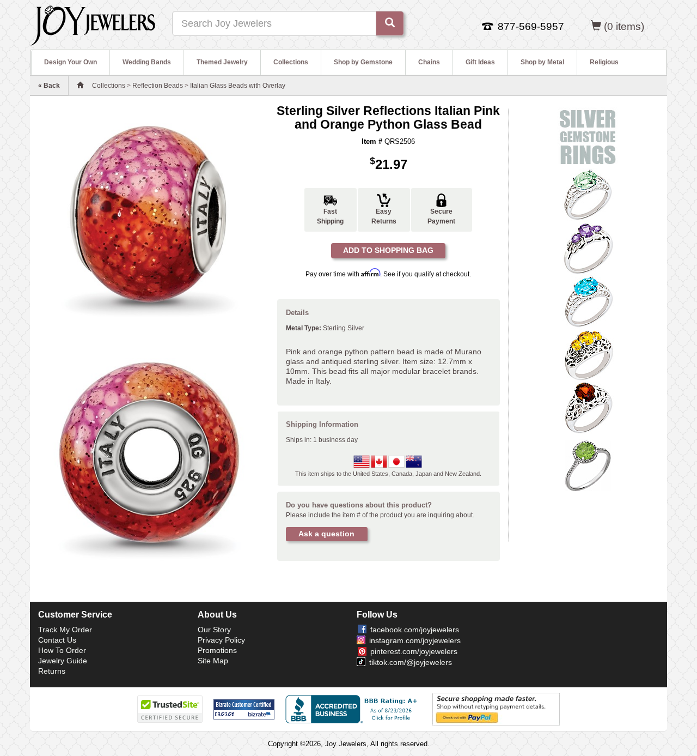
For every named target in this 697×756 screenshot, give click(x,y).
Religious (604, 62)
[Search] (390, 23)
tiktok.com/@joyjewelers (410, 662)
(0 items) (624, 26)
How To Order (62, 650)
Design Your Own (70, 62)
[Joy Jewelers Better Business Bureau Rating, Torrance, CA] (353, 709)
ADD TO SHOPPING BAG (388, 250)
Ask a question (326, 533)
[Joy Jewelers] (93, 24)
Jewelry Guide (62, 660)
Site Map (213, 660)
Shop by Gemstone (363, 62)
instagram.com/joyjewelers (415, 640)
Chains (429, 62)
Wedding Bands (147, 62)
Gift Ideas (480, 62)
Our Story (214, 629)
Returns (51, 671)
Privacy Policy (221, 640)
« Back (49, 85)
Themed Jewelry (222, 62)
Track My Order (65, 629)
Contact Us (57, 640)
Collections (290, 62)
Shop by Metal (542, 62)
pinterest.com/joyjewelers (413, 651)
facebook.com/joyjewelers (414, 629)
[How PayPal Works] (496, 709)
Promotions (217, 650)
